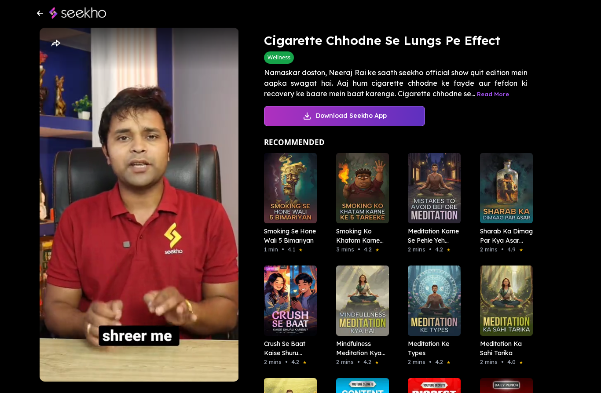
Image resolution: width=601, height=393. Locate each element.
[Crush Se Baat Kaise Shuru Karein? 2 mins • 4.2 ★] (287, 301)
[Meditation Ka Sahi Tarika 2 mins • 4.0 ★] (504, 301)
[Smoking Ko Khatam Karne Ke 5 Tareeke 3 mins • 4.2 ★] (360, 188)
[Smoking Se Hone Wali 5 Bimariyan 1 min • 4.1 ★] (287, 188)
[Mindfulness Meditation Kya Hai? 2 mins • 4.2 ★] (360, 301)
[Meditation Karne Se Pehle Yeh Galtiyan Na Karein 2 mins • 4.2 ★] (431, 188)
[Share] (55, 43)
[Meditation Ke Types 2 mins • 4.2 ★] (431, 301)
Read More (493, 94)
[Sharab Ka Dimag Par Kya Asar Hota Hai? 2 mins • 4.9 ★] (504, 188)
